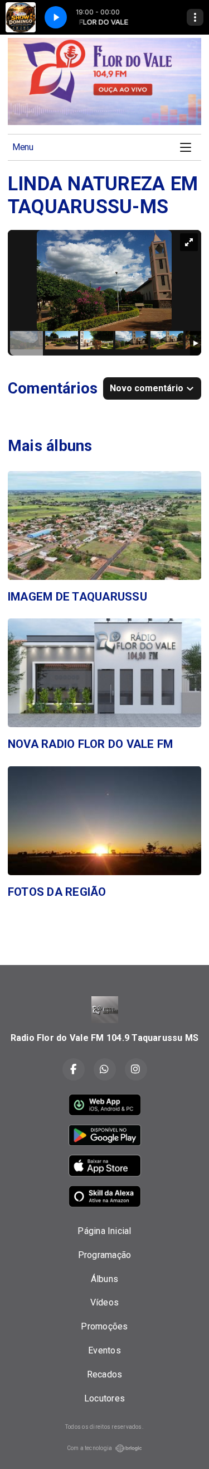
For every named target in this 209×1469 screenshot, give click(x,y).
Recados (105, 1374)
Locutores (104, 1398)
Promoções (104, 1326)
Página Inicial (104, 1231)
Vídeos (104, 1302)
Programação (105, 1255)
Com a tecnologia (90, 1448)
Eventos (104, 1350)
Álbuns (104, 1279)
